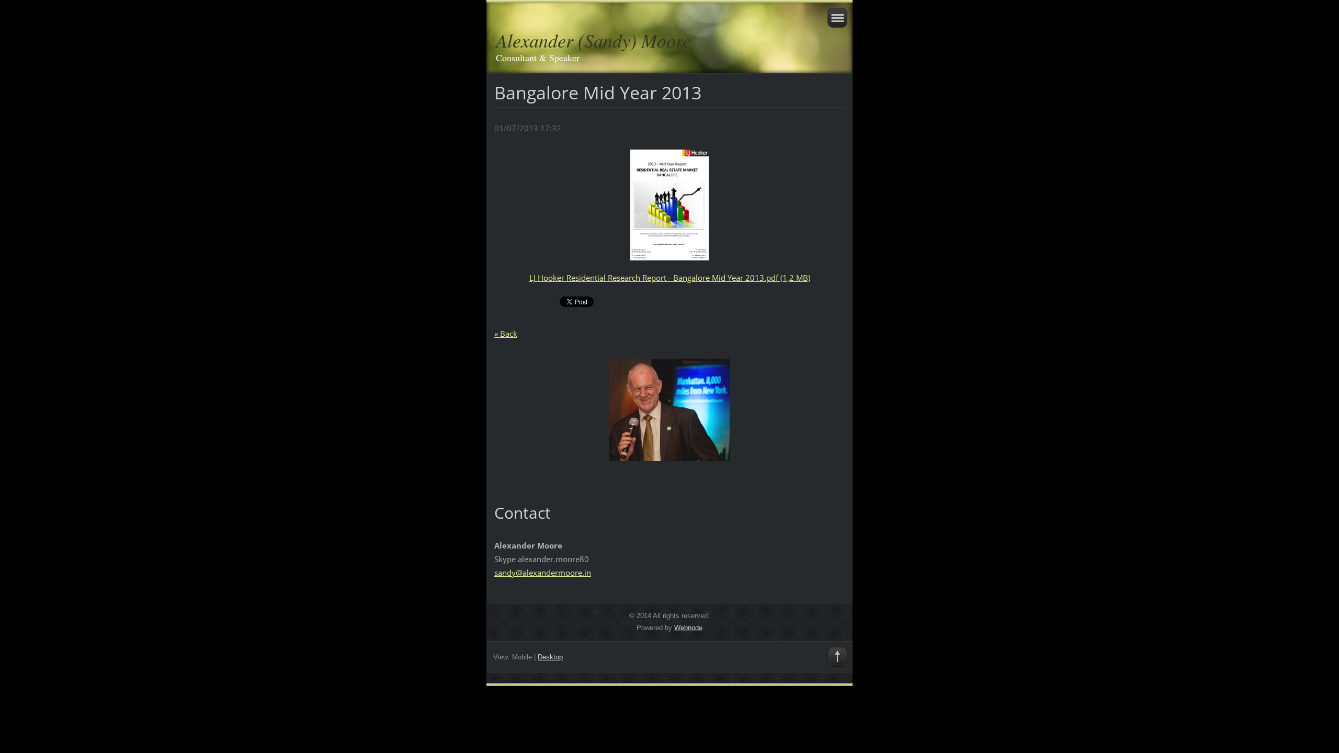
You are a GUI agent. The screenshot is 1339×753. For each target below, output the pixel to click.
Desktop (550, 657)
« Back (505, 333)
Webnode (688, 628)
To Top (837, 657)
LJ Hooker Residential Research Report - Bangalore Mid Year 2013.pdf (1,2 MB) (669, 277)
